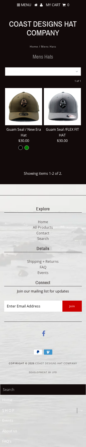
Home (34, 46)
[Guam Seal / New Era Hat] (23, 106)
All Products (43, 227)
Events (43, 272)
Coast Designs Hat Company (43, 28)
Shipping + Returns (43, 261)
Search (43, 238)
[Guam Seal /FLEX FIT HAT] (62, 106)
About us (9, 431)
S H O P (8, 410)
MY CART (57, 4)
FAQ (43, 267)
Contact (42, 233)
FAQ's (6, 441)
